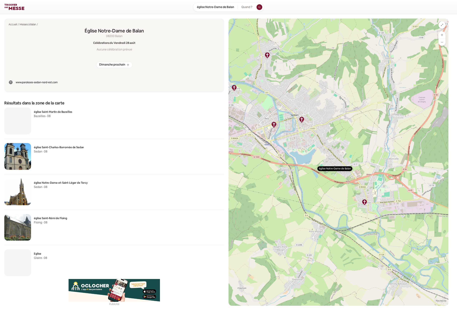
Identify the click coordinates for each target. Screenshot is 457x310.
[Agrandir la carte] (442, 25)
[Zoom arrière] (442, 42)
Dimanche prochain (112, 64)
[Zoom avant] (442, 34)
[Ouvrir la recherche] (259, 7)
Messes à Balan (28, 24)
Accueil (13, 24)
